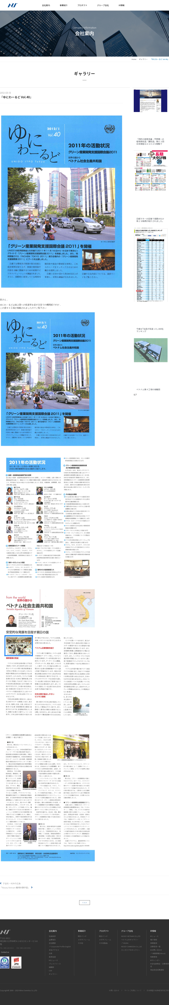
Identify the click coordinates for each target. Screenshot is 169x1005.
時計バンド (82, 936)
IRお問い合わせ (156, 950)
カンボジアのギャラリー (130, 950)
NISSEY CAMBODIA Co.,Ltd (131, 946)
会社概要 (52, 943)
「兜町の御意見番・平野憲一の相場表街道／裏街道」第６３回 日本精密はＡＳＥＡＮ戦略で (151, 141)
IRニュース (154, 936)
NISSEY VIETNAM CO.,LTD (130, 936)
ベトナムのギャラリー (129, 939)
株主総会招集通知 (157, 970)
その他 (80, 943)
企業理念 (52, 939)
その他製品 (103, 943)
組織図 (51, 967)
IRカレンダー (155, 960)
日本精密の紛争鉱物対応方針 (158, 990)
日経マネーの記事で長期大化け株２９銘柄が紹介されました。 (150, 219)
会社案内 (46, 5)
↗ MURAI (124, 943)
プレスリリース (55, 963)
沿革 (50, 953)
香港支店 (52, 957)
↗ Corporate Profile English (60, 946)
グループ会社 (103, 5)
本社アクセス (54, 950)
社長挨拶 (52, 936)
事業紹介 (64, 5)
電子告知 (153, 939)
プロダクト (82, 5)
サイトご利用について (133, 990)
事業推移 (153, 943)
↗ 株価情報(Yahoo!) (157, 953)
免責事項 (153, 957)
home (134, 59)
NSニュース (53, 960)
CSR (50, 970)
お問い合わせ (114, 990)
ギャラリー (143, 59)
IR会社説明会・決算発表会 (159, 965)
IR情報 (122, 5)
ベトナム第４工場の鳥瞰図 (148, 389)
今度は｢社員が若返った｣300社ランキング (149, 330)
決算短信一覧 (155, 946)
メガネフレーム (84, 939)
